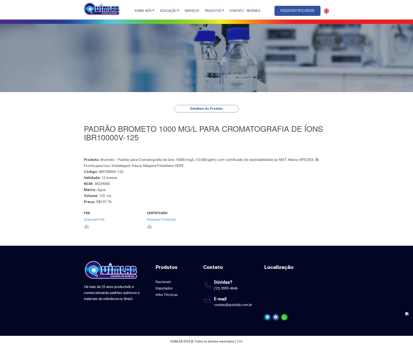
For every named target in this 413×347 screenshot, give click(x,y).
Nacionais (163, 282)
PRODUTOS (213, 11)
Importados (164, 288)
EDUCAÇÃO (168, 11)
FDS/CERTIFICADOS (297, 10)
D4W (240, 341)
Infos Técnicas (167, 295)
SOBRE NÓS (143, 11)
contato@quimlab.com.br (233, 305)
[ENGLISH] (325, 11)
